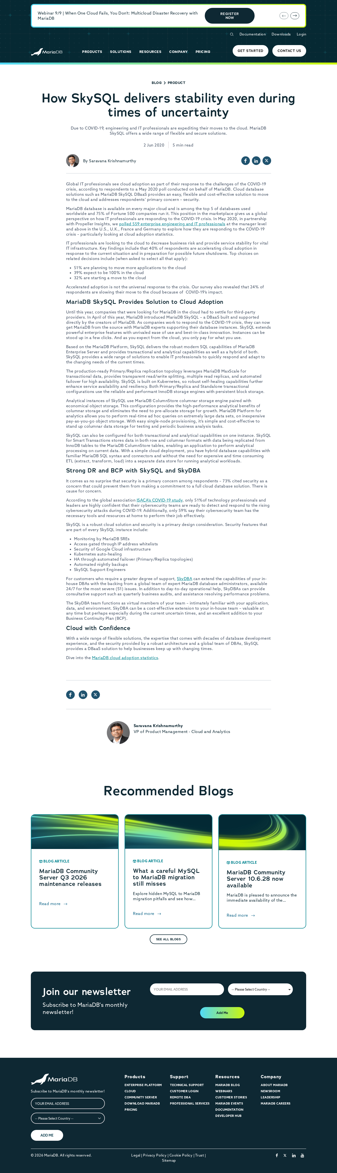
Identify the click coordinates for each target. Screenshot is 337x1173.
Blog (157, 83)
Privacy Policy (155, 1155)
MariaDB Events (229, 1103)
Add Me (222, 1013)
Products (135, 1077)
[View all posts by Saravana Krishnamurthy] (72, 160)
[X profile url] (266, 160)
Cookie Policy (181, 1155)
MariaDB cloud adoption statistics (125, 657)
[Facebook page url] (245, 160)
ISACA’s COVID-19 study (160, 500)
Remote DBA (180, 1097)
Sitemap (169, 1160)
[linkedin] (294, 1155)
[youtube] (302, 1155)
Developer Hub (228, 1116)
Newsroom (270, 1091)
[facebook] (277, 1155)
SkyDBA (184, 578)
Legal (135, 1155)
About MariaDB (274, 1085)
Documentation (253, 34)
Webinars (223, 1091)
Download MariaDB (142, 1103)
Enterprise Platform (143, 1085)
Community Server (141, 1097)
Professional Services (190, 1103)
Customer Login (184, 1091)
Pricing (131, 1109)
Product (177, 83)
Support (179, 1077)
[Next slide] (294, 15)
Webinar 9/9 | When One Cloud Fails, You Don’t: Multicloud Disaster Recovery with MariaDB (118, 16)
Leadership (270, 1097)
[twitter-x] (285, 1155)
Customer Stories (231, 1097)
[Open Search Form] (232, 34)
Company (271, 1077)
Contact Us (289, 51)
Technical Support (187, 1085)
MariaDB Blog (227, 1085)
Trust (199, 1155)
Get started (250, 51)
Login (301, 34)
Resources (227, 1077)
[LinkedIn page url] (256, 160)
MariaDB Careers (276, 1103)
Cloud (130, 1091)
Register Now (229, 16)
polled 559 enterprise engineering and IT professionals (172, 223)
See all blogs (168, 939)
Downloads (281, 34)
